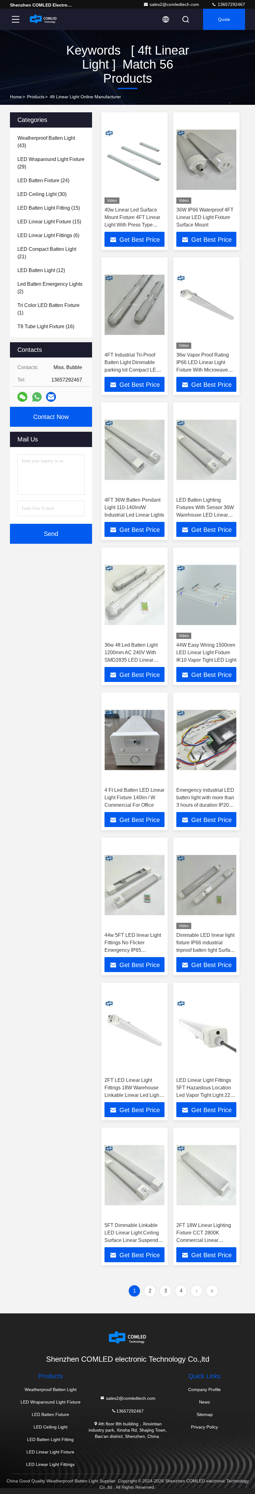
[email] (51, 397)
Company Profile (204, 1389)
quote (224, 19)
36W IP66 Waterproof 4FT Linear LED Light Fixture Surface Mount (205, 217)
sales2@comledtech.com (174, 4)
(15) (48, 208)
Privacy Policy (204, 1426)
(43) (46, 141)
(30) (42, 194)
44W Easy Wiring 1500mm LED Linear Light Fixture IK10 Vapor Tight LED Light (206, 652)
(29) (51, 163)
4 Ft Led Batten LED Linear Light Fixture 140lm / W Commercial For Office (134, 797)
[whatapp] (36, 397)
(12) (41, 270)
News (204, 1401)
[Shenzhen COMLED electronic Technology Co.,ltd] (43, 19)
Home (16, 96)
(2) (49, 287)
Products (35, 96)
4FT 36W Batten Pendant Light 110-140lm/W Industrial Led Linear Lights (134, 507)
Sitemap (205, 1414)
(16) (45, 326)
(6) (48, 235)
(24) (43, 180)
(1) (48, 309)
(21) (46, 252)
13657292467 (230, 4)
